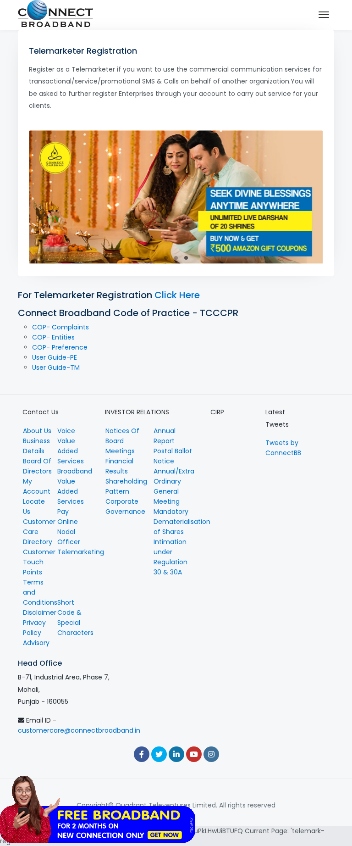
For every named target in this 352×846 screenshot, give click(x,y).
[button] (166, 258)
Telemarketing (80, 552)
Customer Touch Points (39, 562)
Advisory (36, 642)
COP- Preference (60, 347)
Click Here (177, 295)
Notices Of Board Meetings (122, 441)
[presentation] (43, 198)
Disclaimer (39, 612)
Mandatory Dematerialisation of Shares (182, 521)
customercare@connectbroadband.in (79, 730)
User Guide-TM (56, 367)
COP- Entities (53, 337)
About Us (37, 430)
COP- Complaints (60, 327)
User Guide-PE (54, 357)
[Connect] (55, 15)
